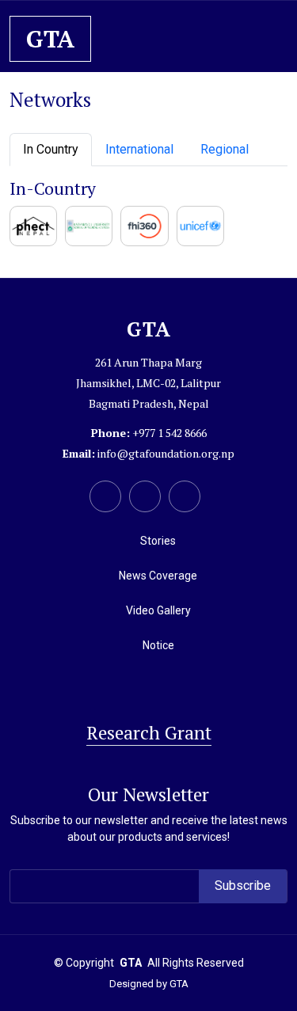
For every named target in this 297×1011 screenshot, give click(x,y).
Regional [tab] (224, 149)
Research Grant (148, 732)
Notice (158, 645)
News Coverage (158, 575)
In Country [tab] (50, 149)
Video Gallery (158, 610)
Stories (158, 540)
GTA (178, 984)
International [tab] (139, 149)
